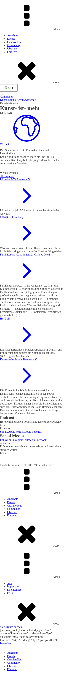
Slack (3, 626)
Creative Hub (14, 42)
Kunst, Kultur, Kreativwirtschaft (18, 99)
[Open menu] (1, 94)
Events (11, 38)
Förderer (12, 51)
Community (13, 45)
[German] (8, 88)
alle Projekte (7, 176)
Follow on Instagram (11, 439)
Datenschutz (14, 589)
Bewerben (6, 643)
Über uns (12, 48)
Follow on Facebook (35, 439)
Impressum (13, 586)
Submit (32, 461)
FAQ (10, 593)
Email (3, 453)
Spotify (4, 431)
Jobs (9, 583)
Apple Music (15, 431)
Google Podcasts (32, 431)
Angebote (12, 35)
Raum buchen (14, 626)
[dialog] (32, 658)
